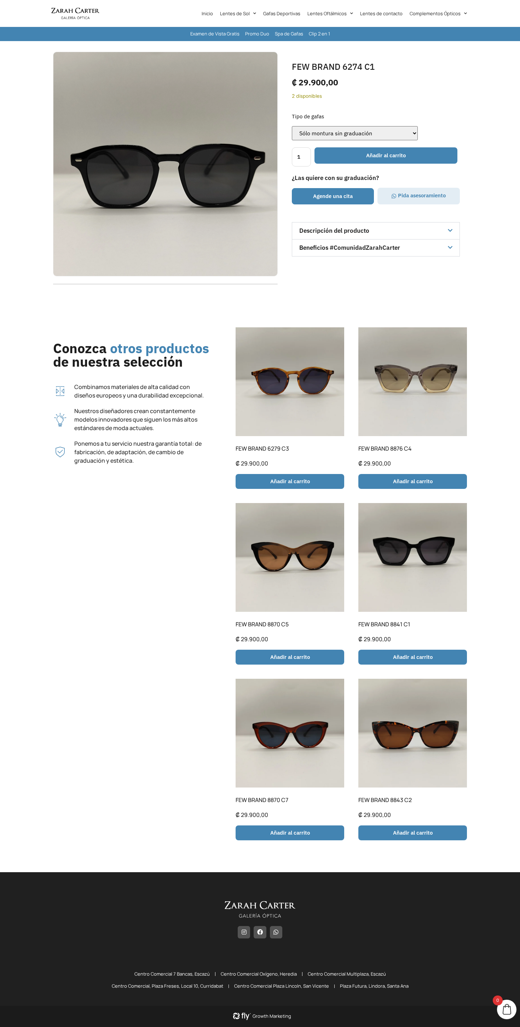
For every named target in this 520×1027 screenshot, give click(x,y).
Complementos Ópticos (435, 13)
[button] (333, 196)
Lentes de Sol (235, 13)
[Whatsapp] (276, 932)
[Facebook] (260, 932)
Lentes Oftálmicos (327, 13)
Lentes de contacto (381, 13)
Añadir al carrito (386, 155)
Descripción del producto (334, 231)
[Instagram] (244, 932)
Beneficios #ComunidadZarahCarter (349, 248)
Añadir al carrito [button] (290, 481)
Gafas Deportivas (281, 13)
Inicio (207, 13)
